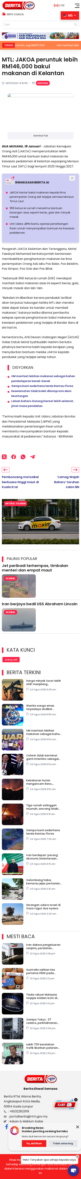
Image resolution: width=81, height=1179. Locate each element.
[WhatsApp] (23, 456)
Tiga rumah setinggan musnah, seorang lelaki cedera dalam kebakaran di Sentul (44, 807)
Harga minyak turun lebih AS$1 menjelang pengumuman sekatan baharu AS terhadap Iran (43, 682)
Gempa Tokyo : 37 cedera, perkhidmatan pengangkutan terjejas (42, 1021)
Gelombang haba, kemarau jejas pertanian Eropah (43, 881)
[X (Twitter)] (4, 456)
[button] (77, 5)
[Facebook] (13, 456)
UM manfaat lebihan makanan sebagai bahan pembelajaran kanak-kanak (43, 732)
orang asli (11, 660)
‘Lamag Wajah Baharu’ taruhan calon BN (66, 482)
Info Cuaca (15, 14)
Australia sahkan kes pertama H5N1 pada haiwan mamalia (40, 971)
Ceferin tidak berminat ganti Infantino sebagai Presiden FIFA (42, 757)
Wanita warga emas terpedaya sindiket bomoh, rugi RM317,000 (41, 707)
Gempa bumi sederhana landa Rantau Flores (42, 386)
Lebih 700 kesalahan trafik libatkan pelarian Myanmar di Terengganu (43, 1046)
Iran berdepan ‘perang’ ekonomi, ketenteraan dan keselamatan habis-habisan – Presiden (43, 856)
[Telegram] (32, 456)
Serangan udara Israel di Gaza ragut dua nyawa (43, 906)
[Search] (76, 24)
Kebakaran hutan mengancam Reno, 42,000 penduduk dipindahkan (39, 782)
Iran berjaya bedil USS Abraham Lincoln (39, 604)
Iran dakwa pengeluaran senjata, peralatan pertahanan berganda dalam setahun (43, 946)
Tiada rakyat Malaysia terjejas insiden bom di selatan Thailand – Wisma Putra (44, 996)
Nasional (42, 83)
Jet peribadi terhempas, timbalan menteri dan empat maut (35, 568)
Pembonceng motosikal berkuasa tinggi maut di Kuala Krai (20, 482)
